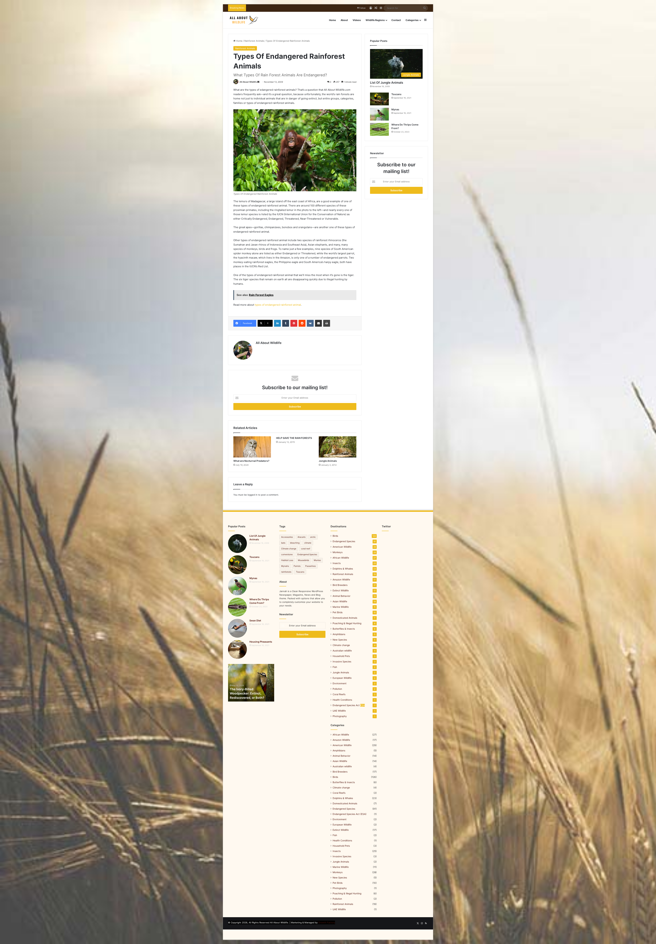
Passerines (310, 566)
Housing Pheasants (260, 641)
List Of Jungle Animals (386, 82)
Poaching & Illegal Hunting (347, 623)
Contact (396, 20)
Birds (335, 536)
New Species (340, 639)
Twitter (386, 526)
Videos (357, 20)
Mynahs (285, 566)
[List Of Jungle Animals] (237, 543)
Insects (337, 563)
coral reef (305, 548)
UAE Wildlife (339, 710)
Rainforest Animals (254, 40)
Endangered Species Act (349, 705)
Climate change (288, 548)
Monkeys (338, 552)
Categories (412, 20)
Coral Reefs (339, 694)
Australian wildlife (342, 650)
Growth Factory (326, 922)
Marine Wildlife (341, 607)
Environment (339, 683)
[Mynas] (379, 114)
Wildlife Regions (375, 20)
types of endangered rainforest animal (278, 304)
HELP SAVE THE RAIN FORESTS (294, 437)
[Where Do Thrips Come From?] (379, 129)
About (344, 20)
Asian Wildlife (340, 601)
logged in (252, 494)
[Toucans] (379, 99)
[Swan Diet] (237, 628)
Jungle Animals (328, 460)
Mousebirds (303, 560)
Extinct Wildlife (341, 590)
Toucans (396, 94)
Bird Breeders (340, 585)
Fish (335, 667)
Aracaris (301, 537)
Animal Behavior (341, 596)
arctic (313, 537)
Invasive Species (342, 661)
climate (307, 543)
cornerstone (287, 554)
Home (332, 20)
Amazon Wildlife (341, 579)
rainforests (286, 572)
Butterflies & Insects (344, 628)
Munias (317, 560)
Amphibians (339, 634)
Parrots (297, 566)
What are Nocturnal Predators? (251, 460)
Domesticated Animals (345, 617)
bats (283, 543)
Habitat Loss (287, 560)
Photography (340, 716)
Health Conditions (342, 699)
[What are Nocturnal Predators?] (252, 446)
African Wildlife (341, 557)
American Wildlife (342, 546)
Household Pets (341, 656)
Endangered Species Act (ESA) (349, 814)
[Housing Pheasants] (237, 649)
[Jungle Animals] (337, 446)
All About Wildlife (248, 82)
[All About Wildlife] (244, 20)
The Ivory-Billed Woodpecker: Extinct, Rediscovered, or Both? (247, 693)
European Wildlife (342, 678)
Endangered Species (307, 554)
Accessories (287, 537)
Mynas (395, 109)
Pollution (337, 689)
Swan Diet (255, 620)
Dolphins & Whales (343, 568)
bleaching (294, 543)
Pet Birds (338, 612)
